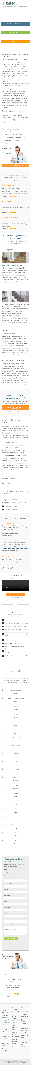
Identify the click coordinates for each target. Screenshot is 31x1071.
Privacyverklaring (13, 1062)
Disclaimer (8, 1062)
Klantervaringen (6, 1019)
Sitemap (15, 1061)
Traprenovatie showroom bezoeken (5, 1045)
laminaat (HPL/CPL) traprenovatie (12, 265)
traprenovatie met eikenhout (18, 336)
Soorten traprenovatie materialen (5, 1029)
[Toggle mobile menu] (28, 2)
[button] (15, 506)
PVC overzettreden (6, 306)
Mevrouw (8, 875)
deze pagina (7, 493)
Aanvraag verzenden (11, 938)
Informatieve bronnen (21, 1062)
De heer (7, 872)
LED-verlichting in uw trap (11, 445)
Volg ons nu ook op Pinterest (24, 1044)
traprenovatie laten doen (10, 80)
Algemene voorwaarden (22, 1061)
